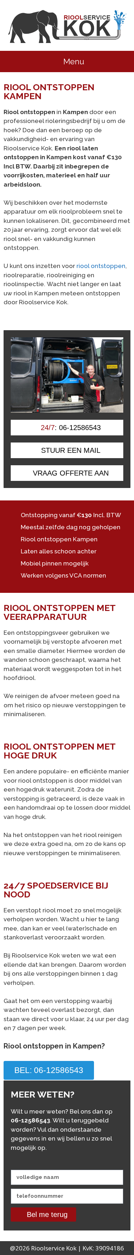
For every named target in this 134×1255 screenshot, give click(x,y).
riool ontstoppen (100, 265)
